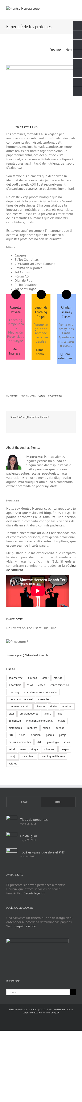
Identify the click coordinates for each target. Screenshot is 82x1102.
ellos (11, 713)
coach (41, 685)
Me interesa (14, 351)
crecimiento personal (21, 699)
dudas (53, 706)
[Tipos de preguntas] (11, 821)
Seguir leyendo (34, 893)
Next (69, 49)
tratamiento (28, 756)
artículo (58, 678)
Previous (55, 49)
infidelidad (15, 720)
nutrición (35, 735)
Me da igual (28, 836)
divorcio (40, 706)
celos (30, 685)
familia (47, 713)
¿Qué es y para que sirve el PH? (42, 852)
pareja (62, 735)
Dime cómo (40, 352)
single (34, 749)
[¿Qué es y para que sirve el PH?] (11, 853)
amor (45, 678)
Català (41, 395)
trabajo (12, 756)
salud (12, 749)
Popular (24, 802)
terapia (65, 749)
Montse (13, 395)
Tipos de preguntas (34, 819)
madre (61, 720)
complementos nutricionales (40, 692)
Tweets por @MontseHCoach (27, 655)
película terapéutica (20, 742)
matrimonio (15, 728)
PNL (39, 742)
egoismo (67, 706)
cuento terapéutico (19, 706)
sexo (23, 749)
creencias (43, 699)
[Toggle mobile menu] (74, 6)
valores (13, 763)
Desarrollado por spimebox (23, 1009)
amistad (32, 678)
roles (67, 742)
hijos (59, 713)
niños (22, 735)
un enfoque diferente (53, 756)
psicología (53, 742)
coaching (14, 692)
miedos (60, 728)
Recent (58, 802)
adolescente (16, 678)
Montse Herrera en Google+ (44, 1012)
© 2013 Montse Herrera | (53, 1009)
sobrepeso (49, 749)
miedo (46, 728)
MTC (11, 735)
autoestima (15, 685)
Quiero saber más (65, 356)
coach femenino (59, 685)
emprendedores (29, 713)
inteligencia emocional (39, 720)
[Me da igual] (11, 837)
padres (50, 735)
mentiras (32, 728)
